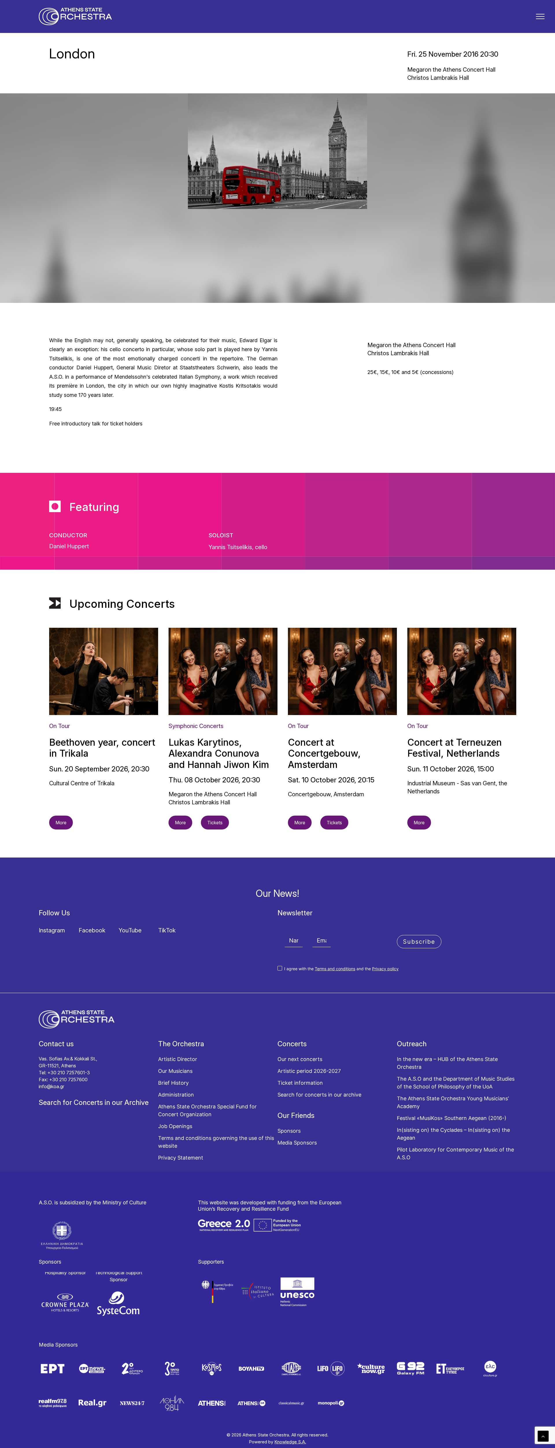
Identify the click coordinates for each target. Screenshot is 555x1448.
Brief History (173, 1083)
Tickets (215, 822)
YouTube (130, 930)
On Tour (59, 726)
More (61, 822)
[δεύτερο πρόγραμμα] (132, 1369)
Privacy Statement (180, 1158)
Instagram (52, 930)
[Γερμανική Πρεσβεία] (218, 1292)
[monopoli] (331, 1403)
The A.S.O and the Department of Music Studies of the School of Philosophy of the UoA (456, 1083)
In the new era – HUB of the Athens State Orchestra (447, 1063)
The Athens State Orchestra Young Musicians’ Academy (453, 1102)
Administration (176, 1095)
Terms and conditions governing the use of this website (216, 1142)
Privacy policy (385, 968)
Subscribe (419, 941)
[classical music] (291, 1403)
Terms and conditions (335, 968)
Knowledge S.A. (290, 1442)
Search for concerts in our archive (319, 1095)
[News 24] (132, 1403)
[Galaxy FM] (411, 1369)
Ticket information (300, 1083)
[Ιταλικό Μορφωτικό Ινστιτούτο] (258, 1292)
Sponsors (289, 1131)
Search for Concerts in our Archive (94, 1102)
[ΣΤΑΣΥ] (291, 1369)
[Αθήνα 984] (172, 1403)
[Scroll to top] (543, 1436)
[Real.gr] (92, 1403)
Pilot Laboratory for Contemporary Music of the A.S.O (455, 1153)
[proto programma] (92, 1369)
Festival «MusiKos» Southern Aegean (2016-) (451, 1118)
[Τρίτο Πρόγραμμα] (172, 1369)
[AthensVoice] (212, 1403)
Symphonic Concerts (196, 726)
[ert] (52, 1369)
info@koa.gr (51, 1086)
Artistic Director (177, 1059)
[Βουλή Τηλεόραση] (251, 1369)
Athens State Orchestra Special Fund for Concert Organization (207, 1110)
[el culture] (490, 1369)
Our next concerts (300, 1059)
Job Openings (175, 1126)
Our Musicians (175, 1071)
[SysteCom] (118, 1303)
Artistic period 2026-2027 (309, 1071)
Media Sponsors (297, 1143)
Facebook (92, 930)
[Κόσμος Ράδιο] (212, 1369)
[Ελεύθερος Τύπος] (450, 1369)
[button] (540, 16)
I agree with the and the (341, 968)
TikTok (167, 930)
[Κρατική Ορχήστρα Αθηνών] (75, 16)
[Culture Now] (371, 1369)
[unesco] (297, 1292)
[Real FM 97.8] (52, 1403)
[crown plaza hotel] (65, 1302)
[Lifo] (331, 1369)
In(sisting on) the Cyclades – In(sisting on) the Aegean (453, 1134)
